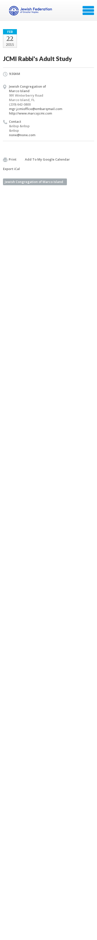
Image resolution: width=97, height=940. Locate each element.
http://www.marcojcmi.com (30, 113)
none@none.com (22, 135)
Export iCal (11, 169)
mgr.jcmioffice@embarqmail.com (35, 109)
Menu (88, 10)
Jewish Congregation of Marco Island (34, 181)
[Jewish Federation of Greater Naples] (31, 12)
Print (12, 159)
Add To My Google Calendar (47, 159)
